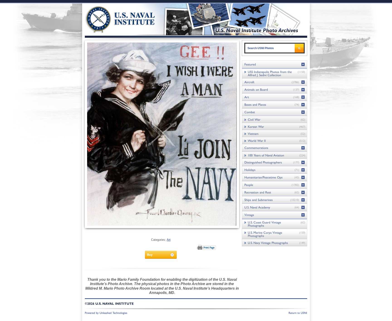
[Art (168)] (274, 97)
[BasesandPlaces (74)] (274, 104)
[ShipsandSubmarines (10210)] (274, 200)
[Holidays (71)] (274, 170)
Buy (149, 254)
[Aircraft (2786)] (274, 82)
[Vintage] (274, 215)
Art (169, 239)
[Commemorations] (274, 148)
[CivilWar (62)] (274, 119)
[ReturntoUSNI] (298, 312)
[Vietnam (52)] (274, 133)
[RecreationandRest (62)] (274, 192)
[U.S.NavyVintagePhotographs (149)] (274, 242)
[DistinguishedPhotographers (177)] (274, 162)
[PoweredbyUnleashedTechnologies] (106, 312)
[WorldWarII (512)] (274, 140)
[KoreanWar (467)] (274, 126)
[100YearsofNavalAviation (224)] (274, 155)
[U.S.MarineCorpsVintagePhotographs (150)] (274, 234)
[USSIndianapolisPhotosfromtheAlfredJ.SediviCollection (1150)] (274, 73)
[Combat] (274, 112)
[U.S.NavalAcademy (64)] (274, 207)
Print (206, 247)
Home (115, 18)
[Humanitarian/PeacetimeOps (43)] (274, 177)
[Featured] (274, 64)
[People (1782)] (274, 185)
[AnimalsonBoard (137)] (274, 89)
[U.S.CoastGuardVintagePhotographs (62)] (274, 224)
